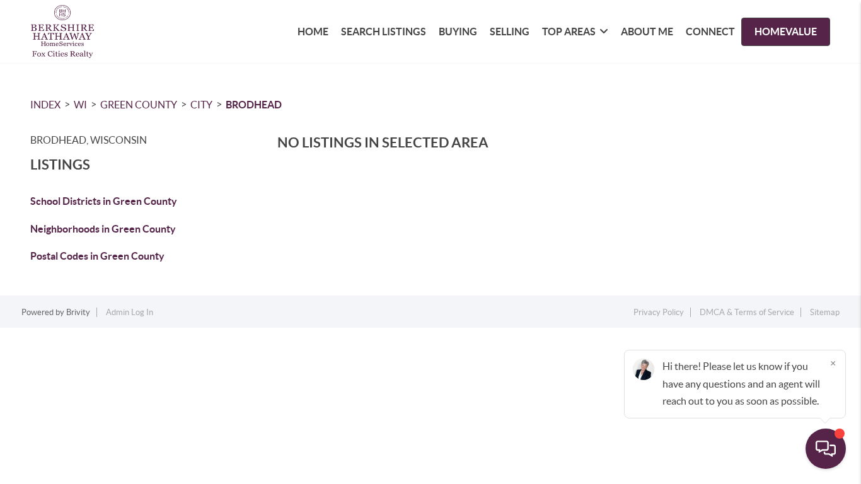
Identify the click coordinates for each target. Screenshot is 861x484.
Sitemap (825, 312)
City (201, 104)
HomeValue (785, 31)
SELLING (509, 31)
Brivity (78, 312)
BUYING (458, 31)
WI (80, 104)
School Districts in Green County (103, 201)
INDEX (45, 104)
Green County (138, 104)
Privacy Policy (658, 312)
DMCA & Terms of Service (747, 312)
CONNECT (710, 31)
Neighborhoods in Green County (103, 228)
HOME (313, 31)
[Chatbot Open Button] (826, 449)
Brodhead (254, 104)
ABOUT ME (647, 31)
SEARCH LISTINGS (383, 31)
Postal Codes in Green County (97, 256)
